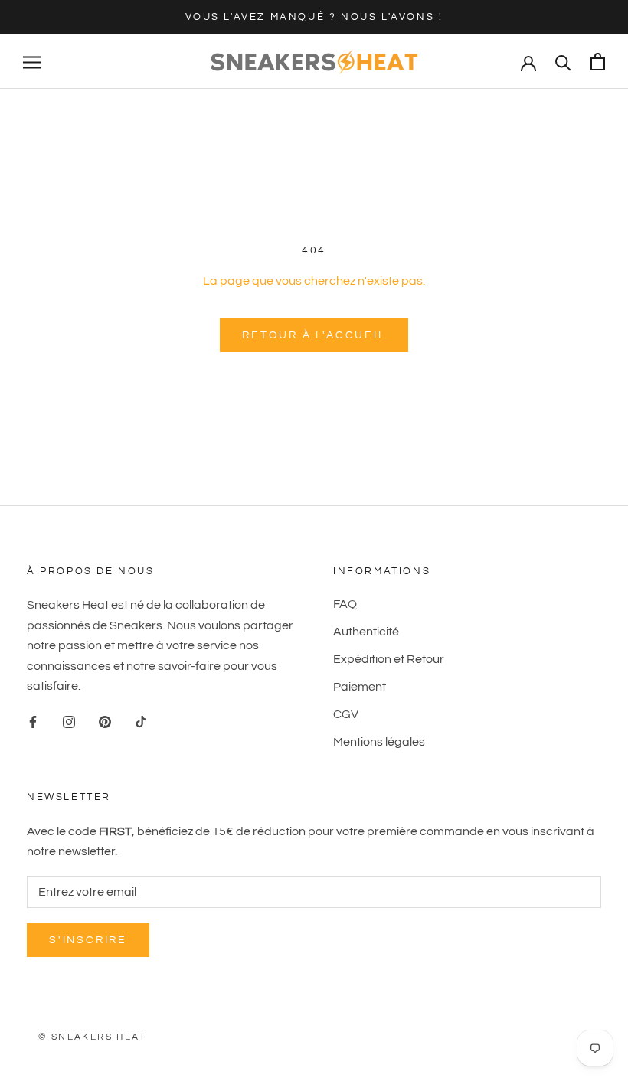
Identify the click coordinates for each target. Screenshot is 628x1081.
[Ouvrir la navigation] (32, 62)
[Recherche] (563, 62)
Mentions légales (379, 742)
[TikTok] (141, 721)
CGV (345, 714)
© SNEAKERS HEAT (92, 1037)
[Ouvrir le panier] (597, 61)
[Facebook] (33, 721)
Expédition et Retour (388, 659)
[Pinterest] (105, 721)
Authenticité (366, 631)
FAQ (345, 604)
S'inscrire (88, 940)
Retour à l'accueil (313, 335)
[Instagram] (69, 721)
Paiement (359, 687)
